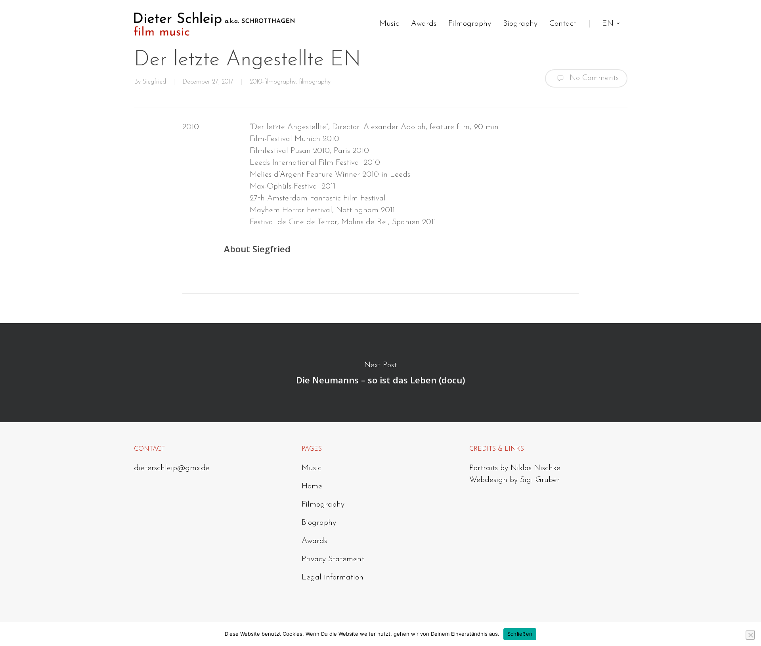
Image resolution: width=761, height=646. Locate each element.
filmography (315, 82)
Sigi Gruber (540, 480)
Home (312, 486)
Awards (314, 541)
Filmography (323, 505)
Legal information (332, 577)
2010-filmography (273, 82)
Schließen (519, 634)
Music (311, 468)
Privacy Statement (333, 559)
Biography (319, 523)
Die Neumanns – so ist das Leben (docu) (380, 372)
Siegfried (154, 82)
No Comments (593, 78)
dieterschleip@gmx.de (172, 468)
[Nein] (750, 635)
